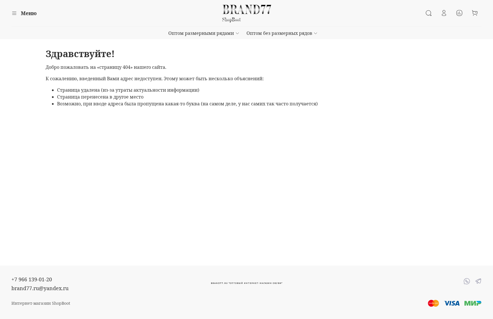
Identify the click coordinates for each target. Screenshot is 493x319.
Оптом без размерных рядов (279, 33)
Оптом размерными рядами (201, 33)
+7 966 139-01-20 (31, 279)
